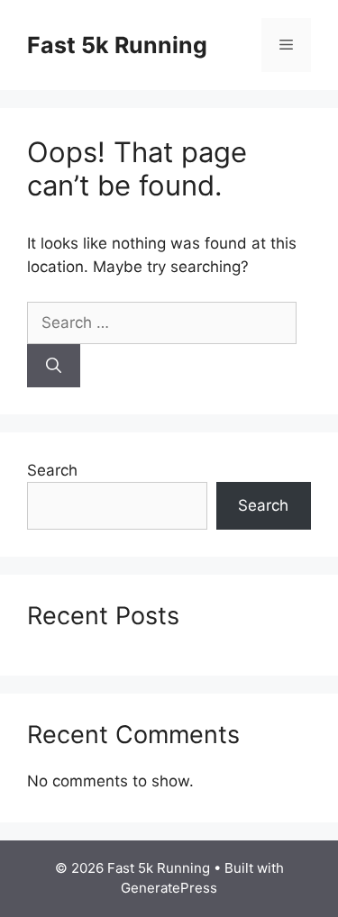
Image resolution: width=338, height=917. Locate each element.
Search (52, 470)
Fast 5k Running (117, 45)
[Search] (53, 365)
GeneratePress (169, 887)
